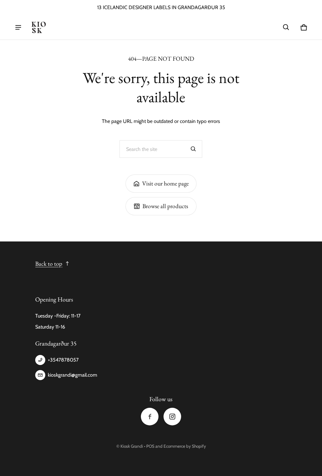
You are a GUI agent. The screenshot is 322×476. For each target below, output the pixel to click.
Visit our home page (165, 183)
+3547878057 (63, 360)
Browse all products (165, 206)
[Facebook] (149, 416)
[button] (286, 27)
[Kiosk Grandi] (39, 27)
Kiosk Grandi (131, 446)
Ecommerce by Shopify (185, 446)
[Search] (193, 149)
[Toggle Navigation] (18, 27)
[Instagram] (172, 416)
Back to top (48, 264)
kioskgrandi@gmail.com (72, 375)
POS (150, 446)
